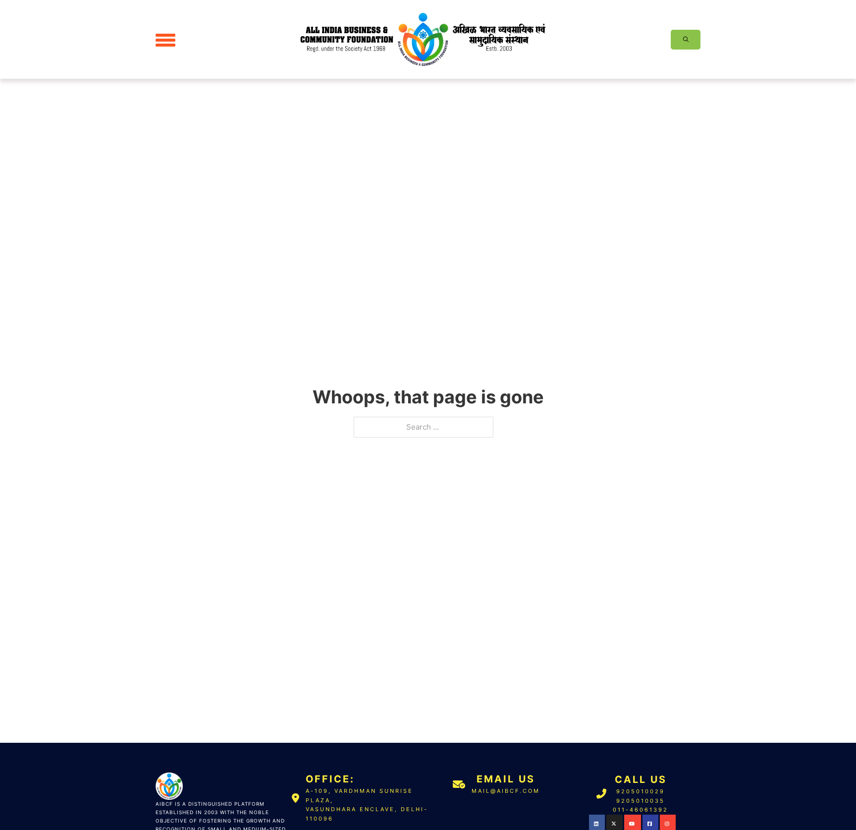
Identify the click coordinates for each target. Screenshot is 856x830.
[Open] (165, 40)
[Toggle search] (685, 40)
